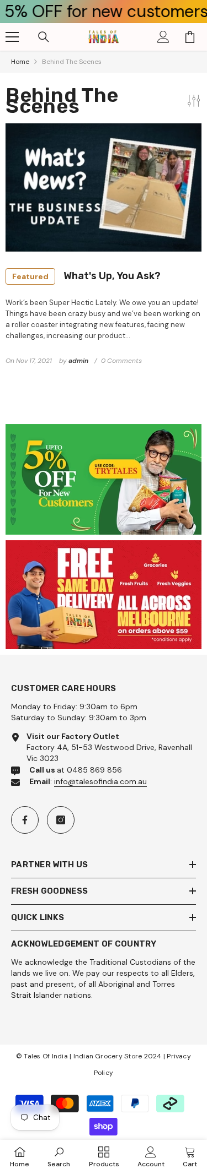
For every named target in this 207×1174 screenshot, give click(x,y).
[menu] (12, 37)
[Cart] (190, 37)
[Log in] (163, 37)
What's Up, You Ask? (86, 276)
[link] (103, 479)
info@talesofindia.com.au (100, 781)
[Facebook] (25, 820)
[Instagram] (61, 820)
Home (20, 61)
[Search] (43, 37)
